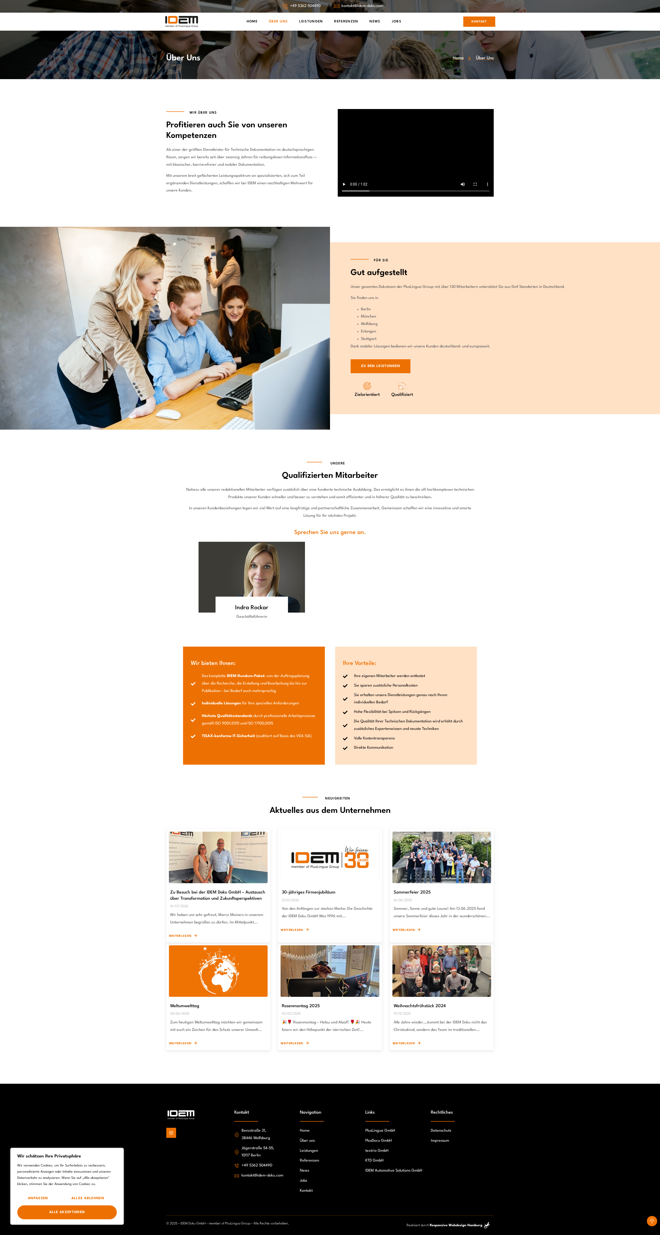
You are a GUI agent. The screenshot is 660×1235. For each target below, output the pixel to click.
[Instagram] (171, 1133)
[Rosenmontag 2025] (329, 971)
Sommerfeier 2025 (412, 892)
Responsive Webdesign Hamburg (456, 1225)
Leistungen (311, 21)
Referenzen (346, 21)
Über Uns (278, 21)
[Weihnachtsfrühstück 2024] (441, 971)
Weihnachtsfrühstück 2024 (420, 1006)
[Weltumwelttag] (218, 971)
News (374, 21)
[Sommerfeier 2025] (441, 857)
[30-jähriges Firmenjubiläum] (329, 857)
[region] (67, 1186)
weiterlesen (180, 936)
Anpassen (38, 1198)
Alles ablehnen (87, 1198)
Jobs (396, 21)
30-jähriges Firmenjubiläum (308, 892)
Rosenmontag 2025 (301, 1006)
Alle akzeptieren (67, 1212)
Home (252, 21)
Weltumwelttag (184, 1006)
